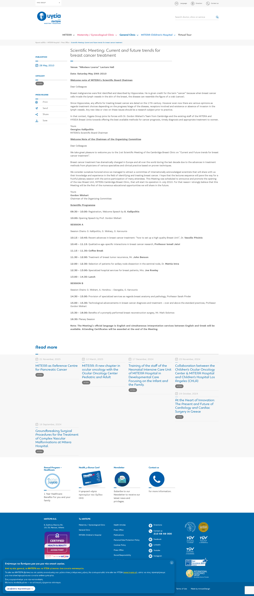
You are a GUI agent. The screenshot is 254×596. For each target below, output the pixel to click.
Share (46, 114)
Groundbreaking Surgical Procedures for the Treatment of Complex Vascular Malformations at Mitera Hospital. (56, 438)
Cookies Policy (120, 545)
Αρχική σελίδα (40, 42)
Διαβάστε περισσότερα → (20, 588)
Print (45, 102)
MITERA (67, 35)
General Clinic (127, 35)
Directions (158, 525)
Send (45, 108)
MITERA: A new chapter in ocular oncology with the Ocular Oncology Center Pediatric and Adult (101, 371)
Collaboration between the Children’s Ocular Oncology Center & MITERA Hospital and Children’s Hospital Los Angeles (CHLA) (195, 373)
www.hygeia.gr (130, 572)
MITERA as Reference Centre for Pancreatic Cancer (56, 368)
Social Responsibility (122, 555)
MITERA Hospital (53, 42)
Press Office (65, 42)
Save (45, 121)
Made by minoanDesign (200, 589)
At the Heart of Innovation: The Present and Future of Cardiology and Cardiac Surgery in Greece (195, 406)
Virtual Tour (185, 35)
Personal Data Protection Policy (126, 540)
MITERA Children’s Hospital (157, 35)
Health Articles (120, 525)
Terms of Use (181, 589)
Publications (119, 535)
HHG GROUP (41, 3)
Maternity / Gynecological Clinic (95, 35)
